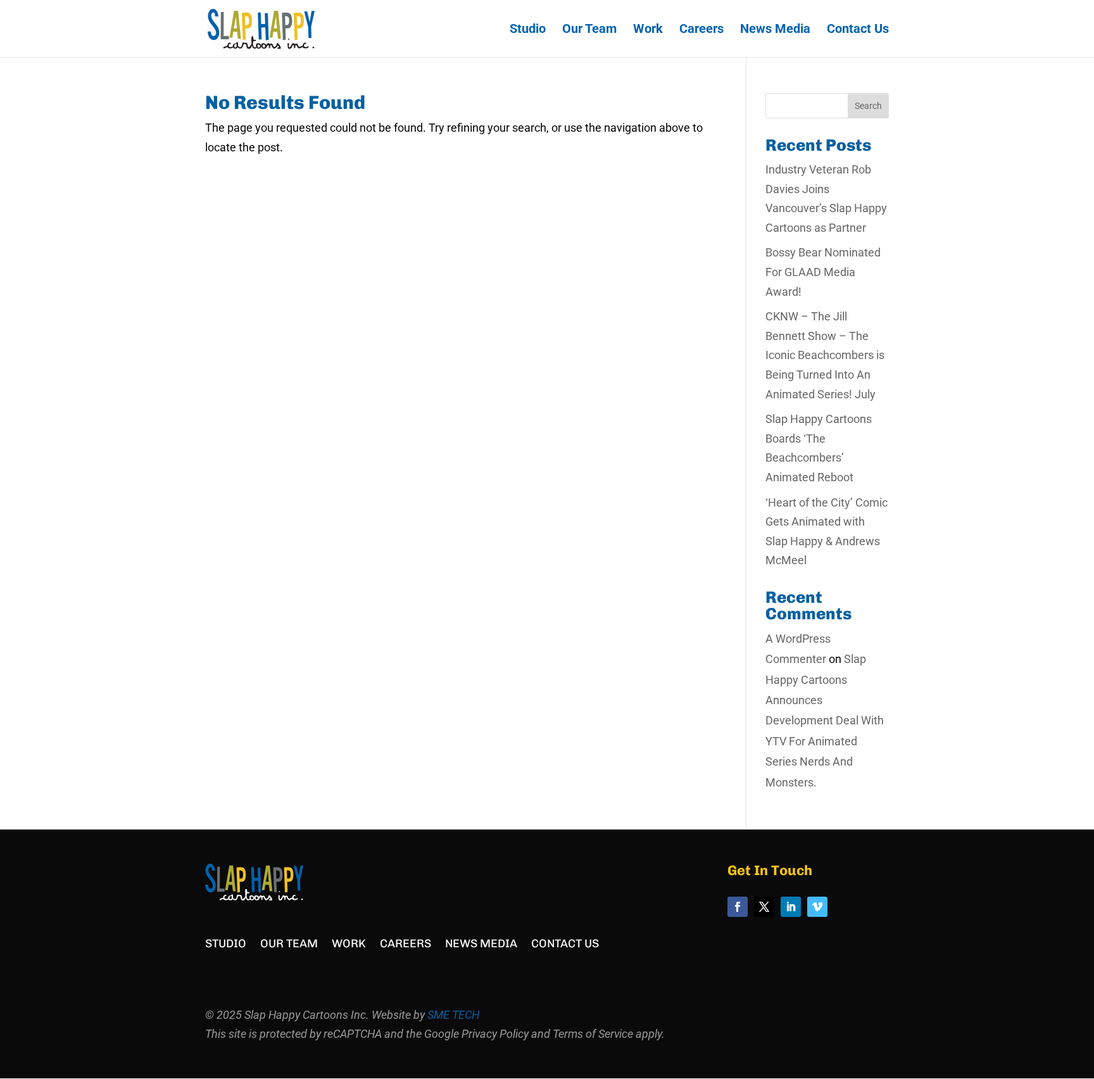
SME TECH (453, 1014)
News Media (775, 30)
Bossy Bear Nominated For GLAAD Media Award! (823, 272)
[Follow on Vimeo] (817, 907)
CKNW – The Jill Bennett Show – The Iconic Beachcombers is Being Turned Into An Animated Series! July (824, 355)
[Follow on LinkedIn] (791, 907)
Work (648, 30)
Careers (701, 30)
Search (868, 106)
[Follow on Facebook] (737, 907)
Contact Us (858, 30)
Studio (528, 30)
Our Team (589, 30)
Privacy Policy (495, 1033)
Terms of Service (593, 1033)
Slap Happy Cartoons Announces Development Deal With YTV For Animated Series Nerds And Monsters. (824, 720)
